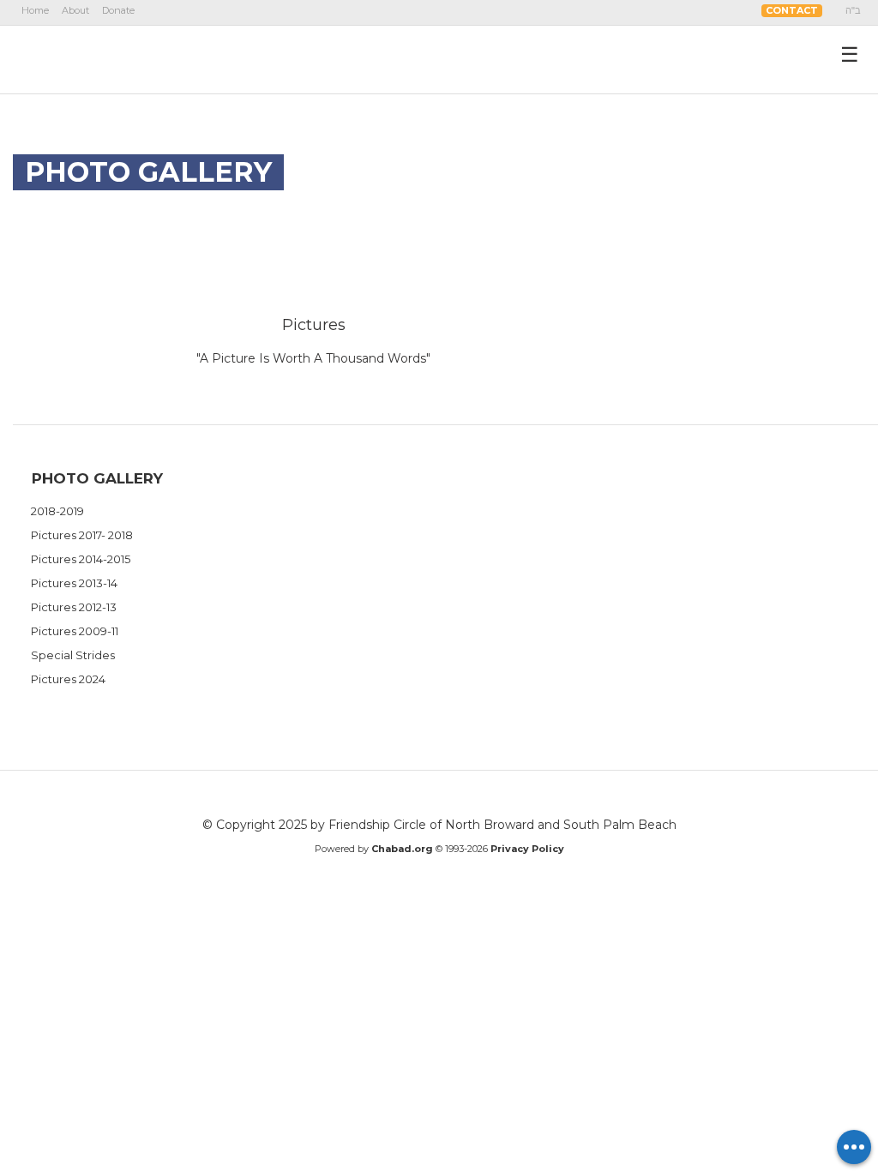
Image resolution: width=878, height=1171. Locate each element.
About (75, 10)
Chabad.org (402, 849)
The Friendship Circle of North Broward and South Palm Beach (116, 59)
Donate (118, 10)
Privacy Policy (527, 849)
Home (35, 10)
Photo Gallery (97, 478)
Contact (792, 10)
